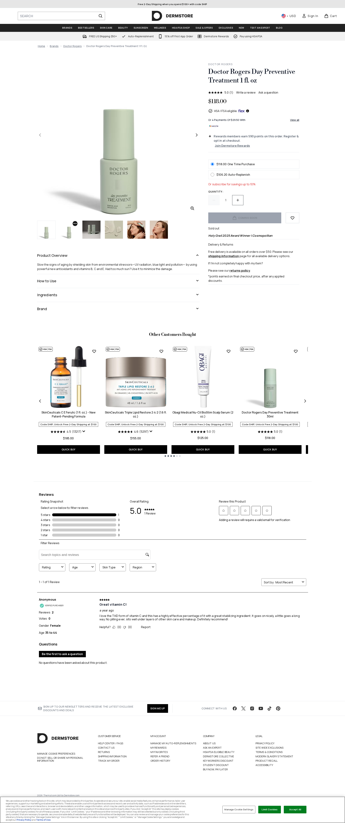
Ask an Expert (212, 747)
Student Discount (216, 765)
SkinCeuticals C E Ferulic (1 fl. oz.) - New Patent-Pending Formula (68, 414)
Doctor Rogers (72, 46)
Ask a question (268, 92)
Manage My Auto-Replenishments (173, 743)
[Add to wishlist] (292, 217)
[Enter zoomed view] (192, 208)
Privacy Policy (265, 743)
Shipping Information (112, 756)
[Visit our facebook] (234, 708)
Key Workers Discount (218, 760)
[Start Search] (100, 16)
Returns (104, 752)
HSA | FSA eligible (225, 111)
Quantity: (215, 191)
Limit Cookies (269, 809)
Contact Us (106, 747)
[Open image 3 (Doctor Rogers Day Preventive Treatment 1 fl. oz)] (91, 230)
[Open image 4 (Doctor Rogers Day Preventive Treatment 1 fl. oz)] (114, 230)
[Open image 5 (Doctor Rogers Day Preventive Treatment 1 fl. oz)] (136, 230)
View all (294, 120)
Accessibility (264, 765)
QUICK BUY (69, 449)
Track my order (109, 760)
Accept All (295, 809)
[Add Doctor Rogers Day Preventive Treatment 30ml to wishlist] (295, 351)
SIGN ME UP (157, 708)
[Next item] (305, 401)
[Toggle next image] (197, 135)
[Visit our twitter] (243, 708)
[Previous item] (40, 401)
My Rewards (158, 747)
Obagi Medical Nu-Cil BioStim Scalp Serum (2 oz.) (202, 414)
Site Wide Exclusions (270, 747)
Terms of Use (43, 819)
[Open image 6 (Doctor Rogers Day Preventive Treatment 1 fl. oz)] (159, 230)
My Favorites (159, 752)
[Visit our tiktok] (269, 708)
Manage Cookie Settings (238, 809)
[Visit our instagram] (252, 708)
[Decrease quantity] (213, 200)
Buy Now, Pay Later (215, 769)
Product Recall (267, 760)
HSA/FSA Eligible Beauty (219, 752)
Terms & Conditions (269, 752)
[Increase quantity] (237, 200)
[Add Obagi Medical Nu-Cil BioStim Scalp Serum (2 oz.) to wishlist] (228, 351)
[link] (310, 16)
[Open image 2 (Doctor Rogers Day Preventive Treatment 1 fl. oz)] (69, 230)
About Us (209, 743)
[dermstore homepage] (172, 16)
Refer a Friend (160, 756)
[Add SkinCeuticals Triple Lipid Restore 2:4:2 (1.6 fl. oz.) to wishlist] (161, 351)
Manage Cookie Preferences (56, 753)
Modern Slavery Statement (274, 756)
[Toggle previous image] (40, 135)
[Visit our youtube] (260, 708)
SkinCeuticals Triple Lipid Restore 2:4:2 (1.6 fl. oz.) (136, 414)
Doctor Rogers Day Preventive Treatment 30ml (270, 414)
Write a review (246, 92)
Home (41, 46)
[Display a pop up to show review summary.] (84, 432)
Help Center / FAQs (110, 743)
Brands (54, 46)
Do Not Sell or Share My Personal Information (60, 759)
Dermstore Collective (218, 756)
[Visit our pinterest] (278, 708)
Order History (160, 760)
